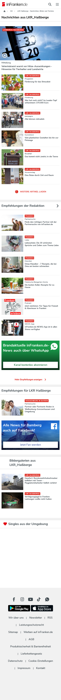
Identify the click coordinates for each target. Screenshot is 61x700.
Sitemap (13, 632)
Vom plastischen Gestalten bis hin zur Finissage (41, 138)
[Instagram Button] (22, 600)
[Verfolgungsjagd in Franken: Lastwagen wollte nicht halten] (12, 500)
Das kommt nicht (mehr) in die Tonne (41, 156)
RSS (50, 617)
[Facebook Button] (13, 599)
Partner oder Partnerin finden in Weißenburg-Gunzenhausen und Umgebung (40, 409)
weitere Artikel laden (32, 191)
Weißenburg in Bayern (36, 401)
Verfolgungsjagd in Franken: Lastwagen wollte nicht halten (38, 497)
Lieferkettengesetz (31, 653)
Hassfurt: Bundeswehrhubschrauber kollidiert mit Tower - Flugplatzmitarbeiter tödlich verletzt (41, 480)
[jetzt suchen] (50, 4)
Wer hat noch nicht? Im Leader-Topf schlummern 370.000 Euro (41, 101)
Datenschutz (15, 661)
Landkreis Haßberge (13, 30)
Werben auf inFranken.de (38, 632)
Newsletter (35, 617)
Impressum (24, 668)
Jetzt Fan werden (30, 444)
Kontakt (40, 668)
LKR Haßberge (32, 76)
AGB (31, 639)
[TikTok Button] (38, 599)
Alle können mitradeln (34, 119)
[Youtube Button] (30, 599)
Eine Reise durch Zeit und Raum (39, 175)
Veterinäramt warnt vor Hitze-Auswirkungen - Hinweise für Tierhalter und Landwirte (26, 68)
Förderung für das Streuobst (37, 81)
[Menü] (57, 4)
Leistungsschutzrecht (31, 625)
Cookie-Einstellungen (40, 661)
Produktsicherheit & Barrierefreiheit (30, 646)
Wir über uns (16, 617)
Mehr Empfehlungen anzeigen (28, 379)
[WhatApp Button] (47, 599)
